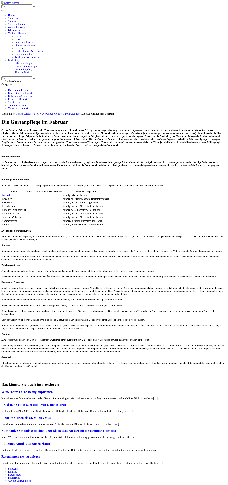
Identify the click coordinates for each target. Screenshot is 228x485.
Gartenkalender (71, 113)
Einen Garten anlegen (26, 66)
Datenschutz (14, 474)
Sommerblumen (16, 24)
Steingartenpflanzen (25, 45)
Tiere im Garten (23, 72)
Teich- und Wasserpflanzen (29, 57)
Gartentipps (14, 60)
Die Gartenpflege (24, 69)
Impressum (14, 477)
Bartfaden (7, 195)
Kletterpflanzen (16, 30)
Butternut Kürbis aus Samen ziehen (25, 443)
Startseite (13, 468)
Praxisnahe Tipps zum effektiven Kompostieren (33, 404)
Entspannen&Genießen (20, 96)
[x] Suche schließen (11, 81)
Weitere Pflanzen (17, 33)
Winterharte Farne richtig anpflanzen (27, 392)
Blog (36, 113)
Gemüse (19, 48)
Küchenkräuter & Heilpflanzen (31, 51)
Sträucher (13, 18)
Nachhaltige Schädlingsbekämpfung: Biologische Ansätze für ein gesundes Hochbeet (58, 430)
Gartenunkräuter (23, 54)
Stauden (12, 21)
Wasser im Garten (17, 108)
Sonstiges (13, 102)
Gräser (18, 39)
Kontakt (12, 471)
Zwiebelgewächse (17, 27)
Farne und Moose (24, 42)
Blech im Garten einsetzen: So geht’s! (26, 417)
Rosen (18, 36)
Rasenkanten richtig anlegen (20, 456)
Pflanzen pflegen (23, 63)
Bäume (12, 15)
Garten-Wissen (23, 113)
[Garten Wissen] (10, 2)
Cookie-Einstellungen (19, 480)
